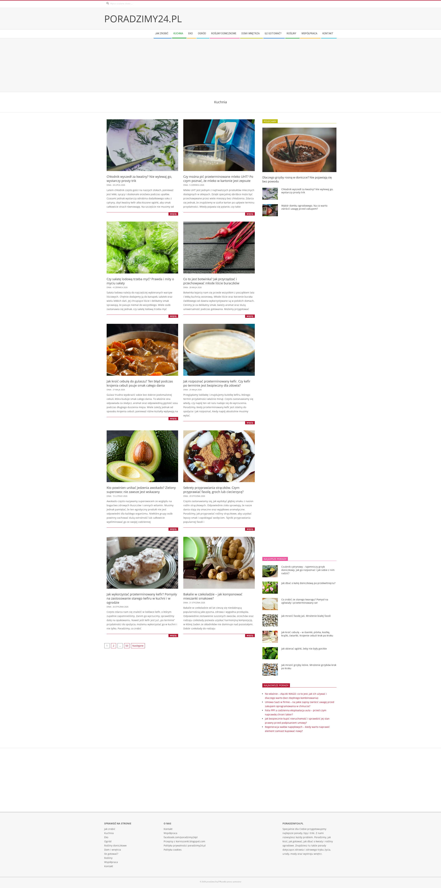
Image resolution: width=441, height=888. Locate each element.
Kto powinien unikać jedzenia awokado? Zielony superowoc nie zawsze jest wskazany (141, 490)
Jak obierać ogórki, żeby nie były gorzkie (304, 648)
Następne (137, 645)
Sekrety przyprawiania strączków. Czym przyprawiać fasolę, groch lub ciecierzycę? (213, 490)
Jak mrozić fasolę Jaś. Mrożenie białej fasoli (306, 615)
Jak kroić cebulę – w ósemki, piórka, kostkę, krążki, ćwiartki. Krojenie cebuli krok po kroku (307, 634)
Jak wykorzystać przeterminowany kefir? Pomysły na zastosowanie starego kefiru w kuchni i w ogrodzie (142, 598)
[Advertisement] (207, 65)
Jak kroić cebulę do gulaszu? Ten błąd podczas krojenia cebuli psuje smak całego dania (140, 383)
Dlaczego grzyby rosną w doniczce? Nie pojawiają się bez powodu (297, 179)
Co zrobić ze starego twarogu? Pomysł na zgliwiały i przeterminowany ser (304, 601)
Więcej (173, 214)
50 (126, 645)
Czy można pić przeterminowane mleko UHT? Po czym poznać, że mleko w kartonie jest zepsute (218, 178)
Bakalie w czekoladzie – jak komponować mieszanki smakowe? (212, 596)
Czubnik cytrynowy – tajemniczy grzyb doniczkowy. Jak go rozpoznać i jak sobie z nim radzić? (308, 570)
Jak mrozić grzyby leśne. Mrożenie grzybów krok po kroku (308, 666)
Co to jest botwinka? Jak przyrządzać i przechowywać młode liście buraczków (211, 281)
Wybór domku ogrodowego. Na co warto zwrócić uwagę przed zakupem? (304, 207)
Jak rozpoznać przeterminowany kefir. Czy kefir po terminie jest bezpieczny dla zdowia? (216, 383)
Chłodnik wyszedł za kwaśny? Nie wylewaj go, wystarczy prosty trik (307, 191)
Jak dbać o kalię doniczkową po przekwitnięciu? (308, 583)
